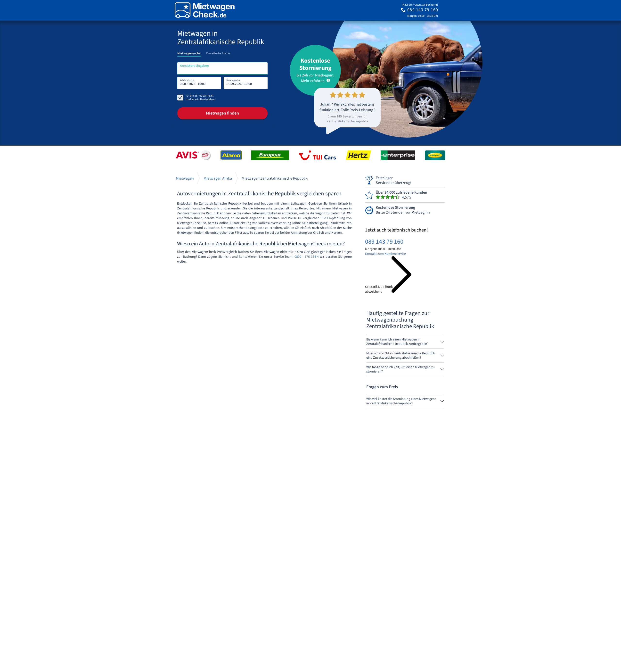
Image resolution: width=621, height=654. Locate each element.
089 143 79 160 (384, 241)
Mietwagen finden (222, 113)
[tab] (189, 52)
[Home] (205, 10)
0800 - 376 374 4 (306, 256)
